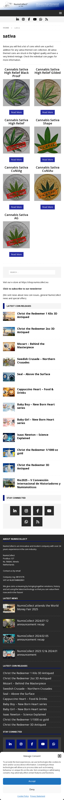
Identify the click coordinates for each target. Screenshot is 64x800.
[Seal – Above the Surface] (9, 376)
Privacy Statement (37, 796)
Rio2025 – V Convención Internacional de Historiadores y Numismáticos (38, 483)
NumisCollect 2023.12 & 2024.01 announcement (37, 652)
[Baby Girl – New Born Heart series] (9, 422)
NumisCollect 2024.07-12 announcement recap (32, 622)
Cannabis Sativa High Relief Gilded (48, 71)
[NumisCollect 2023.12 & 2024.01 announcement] (9, 653)
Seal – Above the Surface (33, 374)
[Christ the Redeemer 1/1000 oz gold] (9, 452)
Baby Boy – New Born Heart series (36, 406)
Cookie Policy (23, 796)
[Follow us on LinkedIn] (17, 19)
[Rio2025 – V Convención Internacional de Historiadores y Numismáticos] (9, 482)
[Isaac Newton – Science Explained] (9, 437)
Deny (32, 789)
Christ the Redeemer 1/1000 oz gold (37, 451)
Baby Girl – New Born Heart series (35, 421)
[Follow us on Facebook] (29, 19)
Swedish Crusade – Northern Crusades (36, 360)
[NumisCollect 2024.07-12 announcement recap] (9, 623)
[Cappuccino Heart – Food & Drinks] (9, 392)
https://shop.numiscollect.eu (34, 282)
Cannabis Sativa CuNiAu (47, 169)
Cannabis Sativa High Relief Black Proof (16, 72)
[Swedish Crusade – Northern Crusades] (9, 361)
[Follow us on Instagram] (23, 19)
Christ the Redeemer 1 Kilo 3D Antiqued (37, 315)
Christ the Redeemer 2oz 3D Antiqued (36, 330)
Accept (32, 781)
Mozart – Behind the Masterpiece (31, 345)
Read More (16, 112)
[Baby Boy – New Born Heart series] (9, 407)
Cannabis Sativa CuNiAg (16, 169)
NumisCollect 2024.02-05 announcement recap (32, 637)
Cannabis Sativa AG (16, 216)
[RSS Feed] (46, 19)
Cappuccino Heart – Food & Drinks (35, 390)
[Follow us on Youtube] (35, 19)
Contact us (8, 570)
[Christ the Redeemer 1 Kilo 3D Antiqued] (9, 316)
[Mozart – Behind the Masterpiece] (9, 346)
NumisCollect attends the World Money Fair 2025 (37, 607)
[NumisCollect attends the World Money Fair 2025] (9, 608)
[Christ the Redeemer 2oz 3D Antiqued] (9, 331)
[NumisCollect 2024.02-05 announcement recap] (9, 638)
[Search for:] (32, 272)
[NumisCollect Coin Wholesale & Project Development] (32, 8)
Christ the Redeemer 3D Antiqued (33, 466)
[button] (59, 755)
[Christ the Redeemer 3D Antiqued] (9, 467)
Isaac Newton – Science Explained (32, 436)
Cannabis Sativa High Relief (16, 121)
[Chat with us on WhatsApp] (40, 19)
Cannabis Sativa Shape (47, 121)
